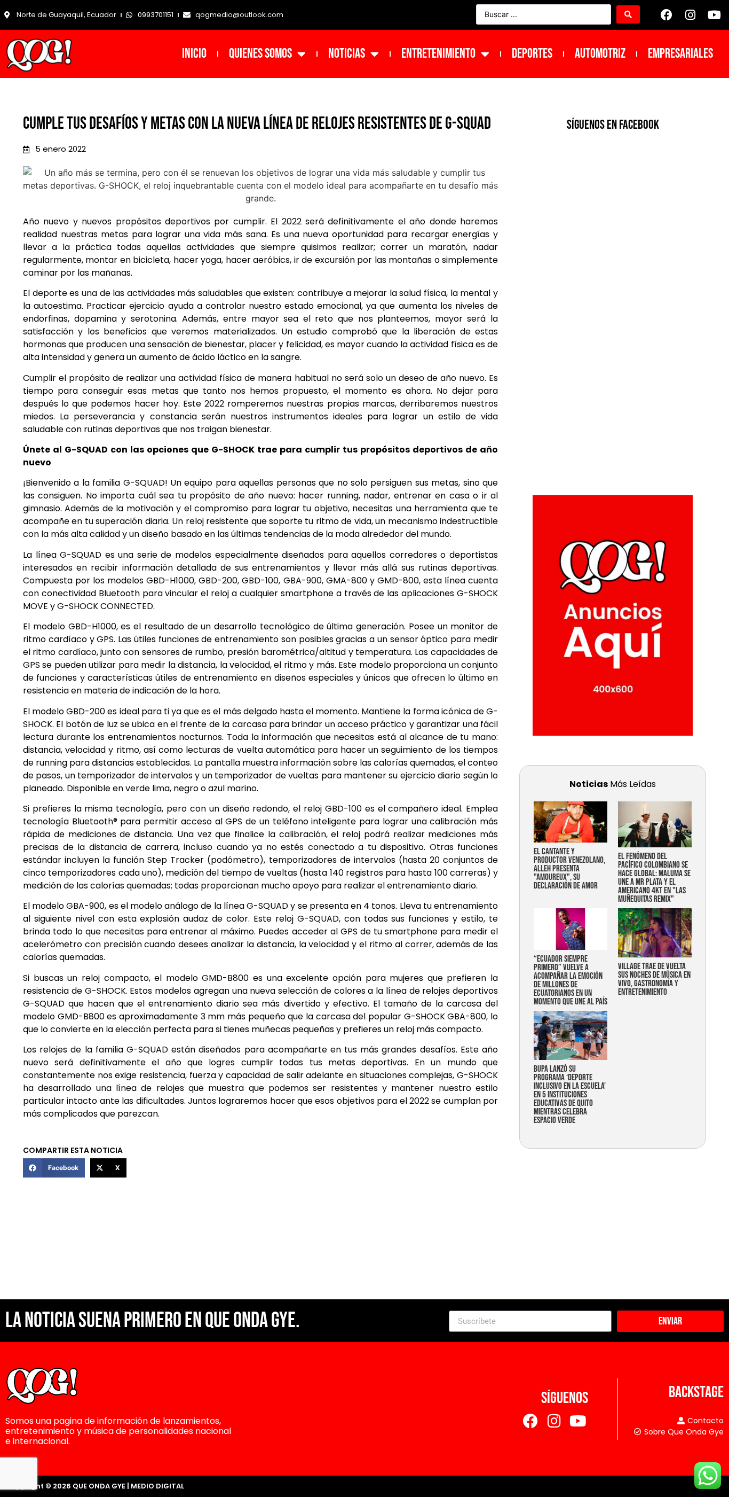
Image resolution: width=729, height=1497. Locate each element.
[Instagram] (690, 15)
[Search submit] (628, 14)
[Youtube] (714, 15)
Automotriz (600, 53)
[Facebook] (666, 15)
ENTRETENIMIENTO (438, 53)
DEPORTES (532, 53)
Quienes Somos (260, 53)
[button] (54, 1168)
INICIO (194, 53)
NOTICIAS (346, 53)
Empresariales (680, 53)
